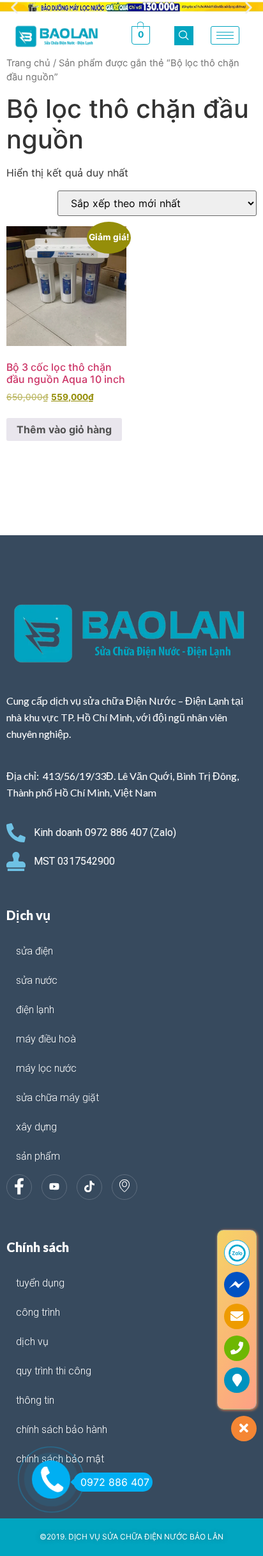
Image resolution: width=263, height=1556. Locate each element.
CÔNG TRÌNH (38, 1312)
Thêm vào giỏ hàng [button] (64, 429)
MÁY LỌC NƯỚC (46, 1068)
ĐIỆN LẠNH (35, 1010)
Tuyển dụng (40, 1283)
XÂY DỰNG (36, 1127)
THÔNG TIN (35, 1400)
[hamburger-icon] (225, 35)
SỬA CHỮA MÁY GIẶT (57, 1097)
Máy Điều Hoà (46, 1039)
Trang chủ (28, 63)
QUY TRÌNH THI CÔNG (53, 1371)
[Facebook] (19, 1187)
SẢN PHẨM (38, 1156)
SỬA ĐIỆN (34, 951)
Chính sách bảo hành (61, 1429)
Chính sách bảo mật (60, 1459)
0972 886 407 (114, 1482)
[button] (14, 8)
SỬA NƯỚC (36, 980)
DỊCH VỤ (32, 1342)
